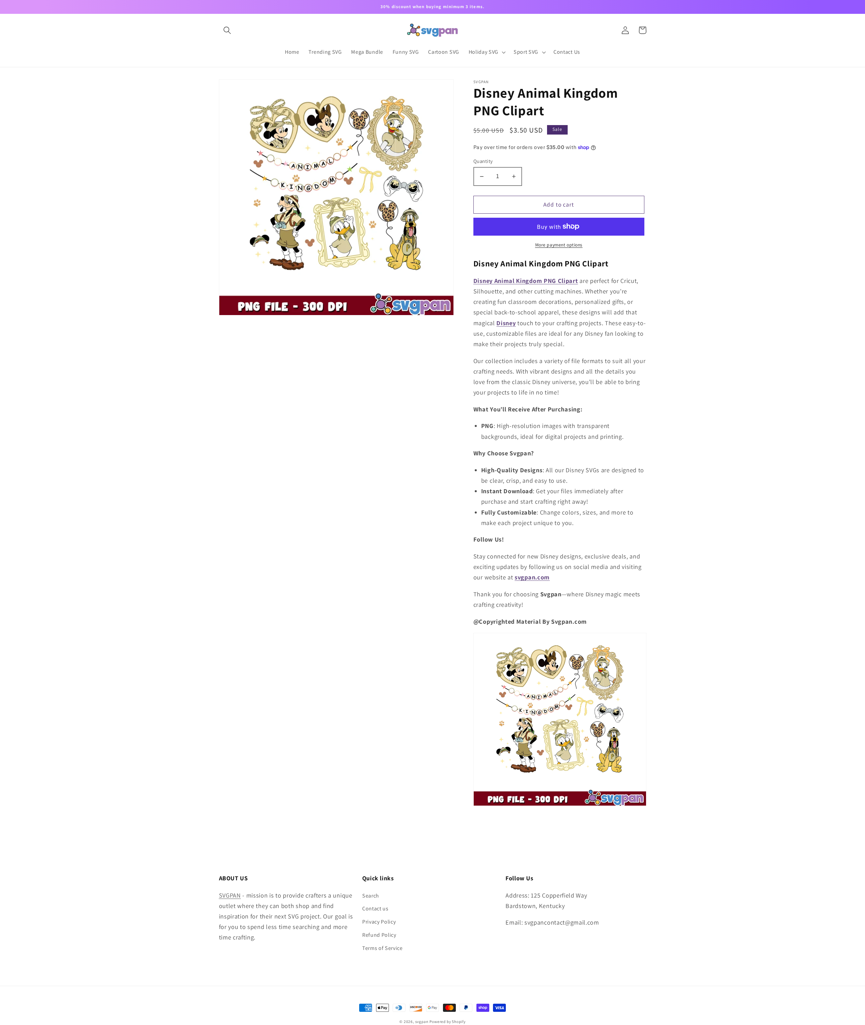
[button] (227, 30)
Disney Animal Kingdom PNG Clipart (525, 281)
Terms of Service (382, 948)
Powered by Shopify (447, 1021)
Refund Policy (379, 934)
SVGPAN (230, 895)
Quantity (483, 161)
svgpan (421, 1021)
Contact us (375, 908)
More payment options (559, 245)
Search (370, 895)
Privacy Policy (379, 921)
